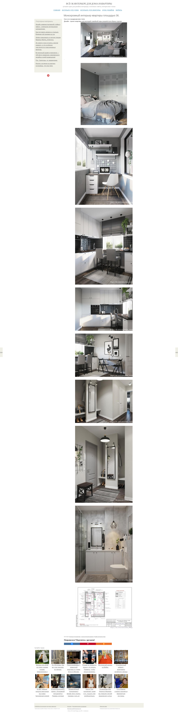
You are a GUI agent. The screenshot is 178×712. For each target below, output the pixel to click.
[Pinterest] (88, 644)
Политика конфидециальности (74, 708)
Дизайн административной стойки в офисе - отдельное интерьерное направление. (48, 27)
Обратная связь (103, 706)
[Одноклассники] (104, 644)
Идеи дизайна (108, 9)
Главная (56, 9)
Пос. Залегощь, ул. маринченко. (47, 60)
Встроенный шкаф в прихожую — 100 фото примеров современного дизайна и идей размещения (48, 55)
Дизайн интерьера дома (99, 636)
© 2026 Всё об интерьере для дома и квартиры (45, 706)
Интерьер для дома (70, 9)
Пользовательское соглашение (79, 706)
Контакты (69, 706)
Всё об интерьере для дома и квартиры (89, 3)
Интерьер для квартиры (90, 9)
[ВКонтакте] (72, 644)
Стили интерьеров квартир (87, 636)
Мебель (119, 9)
